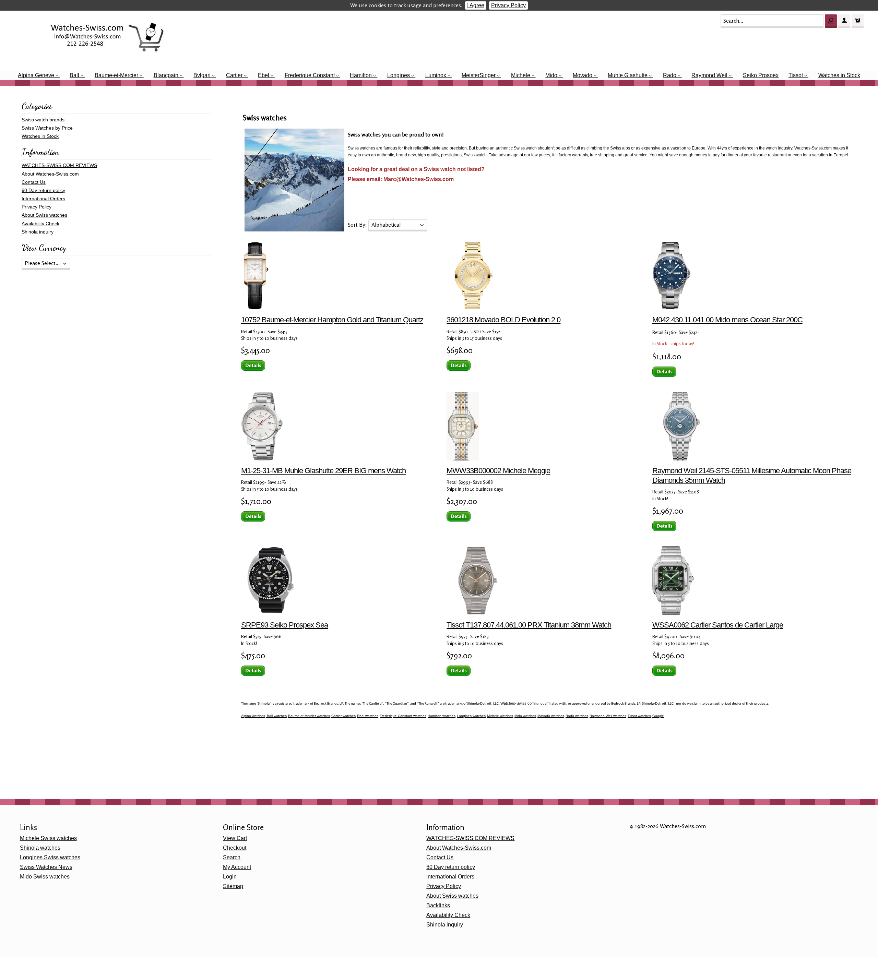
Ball (74, 75)
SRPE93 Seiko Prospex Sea (284, 625)
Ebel (263, 75)
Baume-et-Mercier (116, 75)
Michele (520, 75)
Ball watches (276, 716)
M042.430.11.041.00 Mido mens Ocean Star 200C (727, 319)
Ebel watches (367, 716)
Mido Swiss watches (45, 877)
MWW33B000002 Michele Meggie (498, 470)
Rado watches (577, 716)
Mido (551, 75)
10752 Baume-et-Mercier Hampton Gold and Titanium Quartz (332, 319)
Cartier (234, 75)
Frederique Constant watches (403, 716)
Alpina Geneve (36, 75)
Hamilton (361, 75)
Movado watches (550, 716)
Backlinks (438, 905)
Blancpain (166, 75)
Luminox (435, 75)
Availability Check (40, 223)
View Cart (235, 838)
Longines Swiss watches (50, 857)
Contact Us (34, 182)
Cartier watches (343, 716)
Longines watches (471, 716)
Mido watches (525, 716)
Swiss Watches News (46, 867)
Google (658, 716)
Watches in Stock (839, 75)
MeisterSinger (479, 75)
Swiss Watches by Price (47, 128)
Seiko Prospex (761, 75)
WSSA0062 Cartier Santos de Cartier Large (717, 625)
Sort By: (358, 224)
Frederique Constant (310, 75)
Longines (398, 75)
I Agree (475, 5)
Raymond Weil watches (608, 716)
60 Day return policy (43, 190)
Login (230, 877)
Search (231, 857)
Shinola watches (40, 848)
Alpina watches (253, 716)
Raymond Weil (709, 75)
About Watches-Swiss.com (50, 174)
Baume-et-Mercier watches (309, 716)
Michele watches (500, 716)
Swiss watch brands (43, 119)
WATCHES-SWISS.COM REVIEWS (59, 165)
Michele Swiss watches (48, 838)
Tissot (795, 75)
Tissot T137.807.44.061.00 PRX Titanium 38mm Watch (529, 625)
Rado (669, 75)
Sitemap (233, 886)
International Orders (43, 198)
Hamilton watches (441, 716)
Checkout (234, 848)
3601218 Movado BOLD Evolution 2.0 (503, 319)
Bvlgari (202, 75)
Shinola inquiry (38, 232)
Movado (582, 75)
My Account (237, 867)
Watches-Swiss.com (517, 703)
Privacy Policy (508, 5)
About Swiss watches (44, 215)
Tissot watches (639, 716)
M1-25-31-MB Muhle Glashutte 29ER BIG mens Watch (323, 470)
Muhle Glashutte (628, 75)
